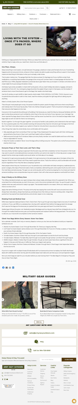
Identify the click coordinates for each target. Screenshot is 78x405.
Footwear (42, 14)
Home (3, 23)
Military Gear (20, 14)
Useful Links (52, 368)
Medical (65, 381)
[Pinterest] (9, 380)
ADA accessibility (31, 379)
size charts (53, 379)
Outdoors (32, 14)
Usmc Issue (66, 389)
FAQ (51, 393)
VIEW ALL (38, 323)
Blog (51, 381)
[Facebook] (3, 269)
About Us (29, 370)
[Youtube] (7, 380)
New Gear (65, 391)
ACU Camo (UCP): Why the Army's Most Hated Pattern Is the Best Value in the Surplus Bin (57, 313)
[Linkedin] (13, 269)
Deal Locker (33, 19)
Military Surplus (67, 372)
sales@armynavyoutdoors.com (13, 374)
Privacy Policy (31, 386)
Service (43, 367)
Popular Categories (67, 368)
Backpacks (65, 379)
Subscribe (68, 361)
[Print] (9, 269)
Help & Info (31, 367)
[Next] (74, 301)
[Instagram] (5, 380)
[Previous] (2, 301)
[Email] (6, 269)
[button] (25, 14)
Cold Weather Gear (68, 386)
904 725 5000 (8, 376)
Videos (52, 384)
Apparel (9, 14)
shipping (42, 375)
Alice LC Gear (66, 384)
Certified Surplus (54, 391)
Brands (52, 376)
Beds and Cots (54, 14)
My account (43, 381)
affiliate (29, 377)
